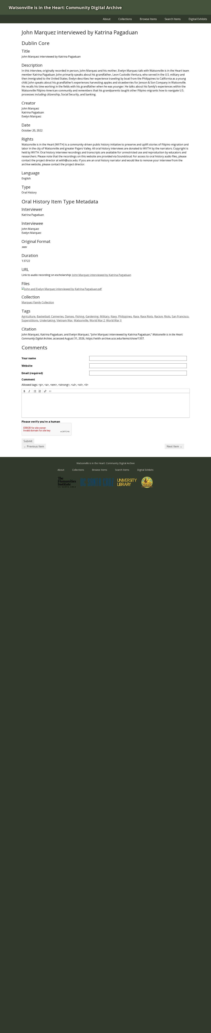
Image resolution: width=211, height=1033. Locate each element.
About (106, 19)
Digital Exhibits (198, 19)
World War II (114, 320)
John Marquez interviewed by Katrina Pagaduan (101, 275)
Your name (29, 358)
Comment (28, 379)
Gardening (92, 316)
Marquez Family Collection (38, 302)
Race (136, 316)
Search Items (173, 19)
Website (27, 365)
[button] (24, 391)
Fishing (79, 316)
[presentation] (24, 390)
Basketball (43, 316)
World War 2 (97, 320)
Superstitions (30, 320)
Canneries (57, 316)
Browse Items (148, 19)
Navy (114, 316)
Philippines (125, 316)
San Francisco (180, 316)
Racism (158, 316)
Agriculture (28, 316)
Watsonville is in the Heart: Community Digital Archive (65, 7)
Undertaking (47, 320)
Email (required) (32, 373)
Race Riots (146, 316)
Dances (69, 316)
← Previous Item (34, 446)
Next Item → (174, 446)
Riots (167, 316)
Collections (125, 19)
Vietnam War (65, 320)
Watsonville (81, 320)
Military (104, 316)
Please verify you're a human (41, 421)
